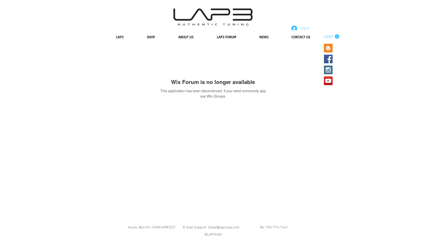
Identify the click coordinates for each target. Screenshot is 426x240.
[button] (331, 36)
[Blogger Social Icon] (328, 48)
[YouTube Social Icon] (328, 80)
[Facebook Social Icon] (328, 59)
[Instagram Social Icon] (328, 70)
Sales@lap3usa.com (223, 227)
